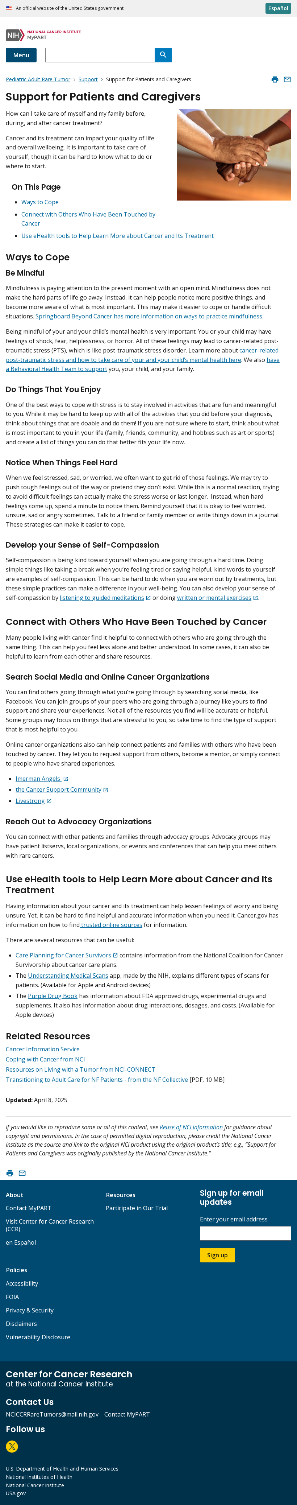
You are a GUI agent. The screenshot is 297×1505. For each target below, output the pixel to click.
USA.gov (16, 1493)
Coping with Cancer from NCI (45, 1059)
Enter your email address (234, 1219)
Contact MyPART (28, 1208)
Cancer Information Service (43, 1049)
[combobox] (100, 55)
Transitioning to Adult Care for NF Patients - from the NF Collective (97, 1080)
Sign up (217, 1255)
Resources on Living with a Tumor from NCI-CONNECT (80, 1069)
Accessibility (22, 1283)
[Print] (275, 79)
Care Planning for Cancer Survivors (63, 955)
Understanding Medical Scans (68, 976)
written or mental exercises (214, 598)
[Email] (287, 79)
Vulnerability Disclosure (38, 1337)
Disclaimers (21, 1324)
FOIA (12, 1297)
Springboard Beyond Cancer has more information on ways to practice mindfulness (148, 316)
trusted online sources (111, 925)
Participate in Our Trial (137, 1208)
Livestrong (30, 801)
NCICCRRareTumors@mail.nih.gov (52, 1414)
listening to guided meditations (102, 598)
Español (278, 8)
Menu (21, 55)
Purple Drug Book (53, 996)
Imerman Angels (39, 779)
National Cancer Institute (35, 1485)
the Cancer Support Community (58, 789)
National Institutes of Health (39, 1476)
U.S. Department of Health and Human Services (62, 1468)
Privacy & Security (30, 1310)
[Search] (163, 55)
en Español (21, 1242)
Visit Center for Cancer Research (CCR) (50, 1225)
